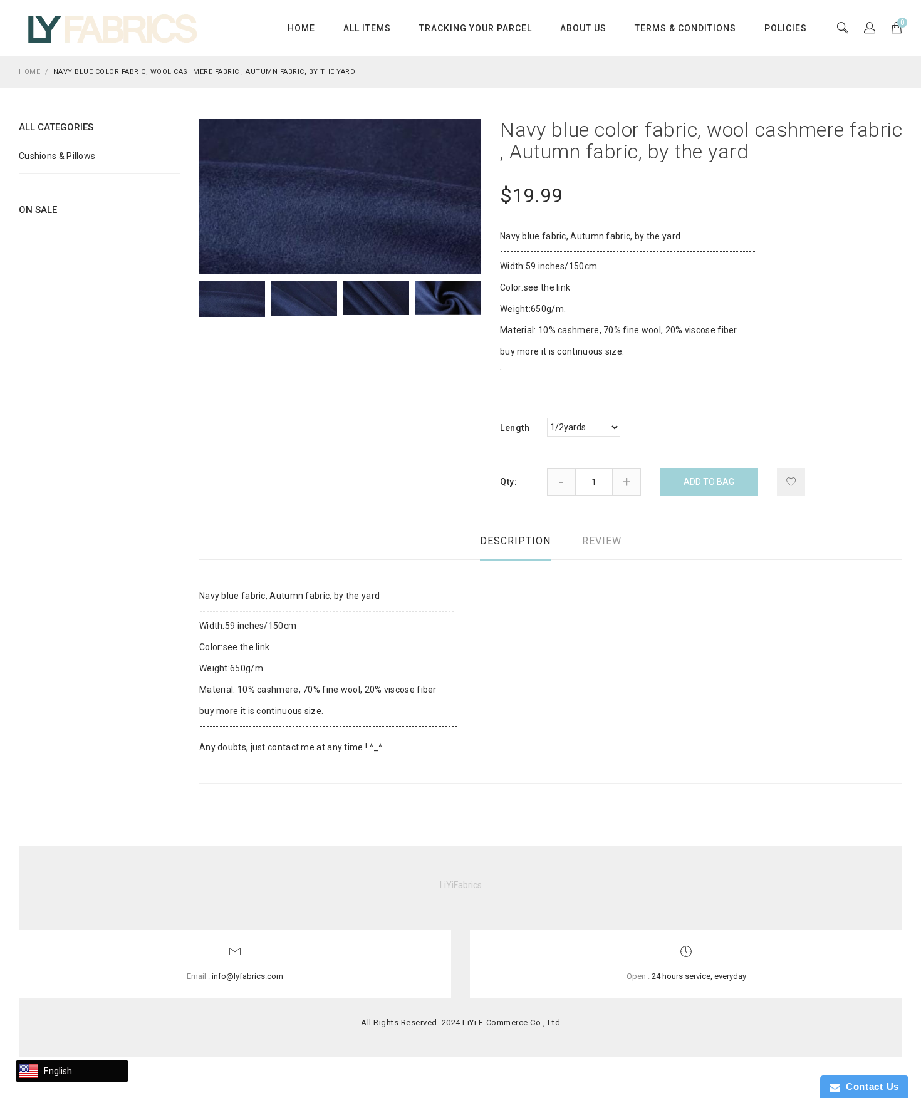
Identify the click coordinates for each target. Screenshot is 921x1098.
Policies (785, 28)
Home (301, 28)
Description (515, 541)
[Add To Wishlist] (791, 482)
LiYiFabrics (461, 885)
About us (583, 28)
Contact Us (869, 1086)
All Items (367, 28)
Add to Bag (709, 482)
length (514, 428)
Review (602, 541)
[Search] (869, 29)
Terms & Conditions (685, 28)
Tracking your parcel (475, 28)
